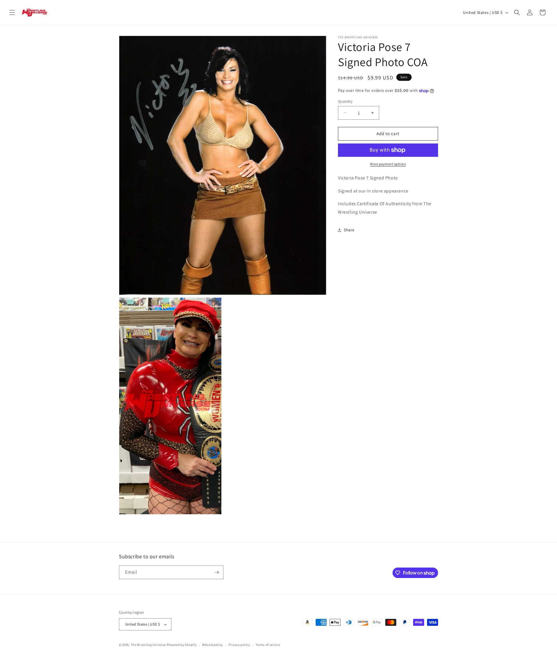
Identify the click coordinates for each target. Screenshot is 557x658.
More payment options (388, 164)
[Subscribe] (216, 572)
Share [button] (349, 229)
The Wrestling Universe (148, 645)
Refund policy (212, 645)
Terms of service (268, 645)
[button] (12, 12)
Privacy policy (239, 645)
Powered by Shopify (182, 645)
